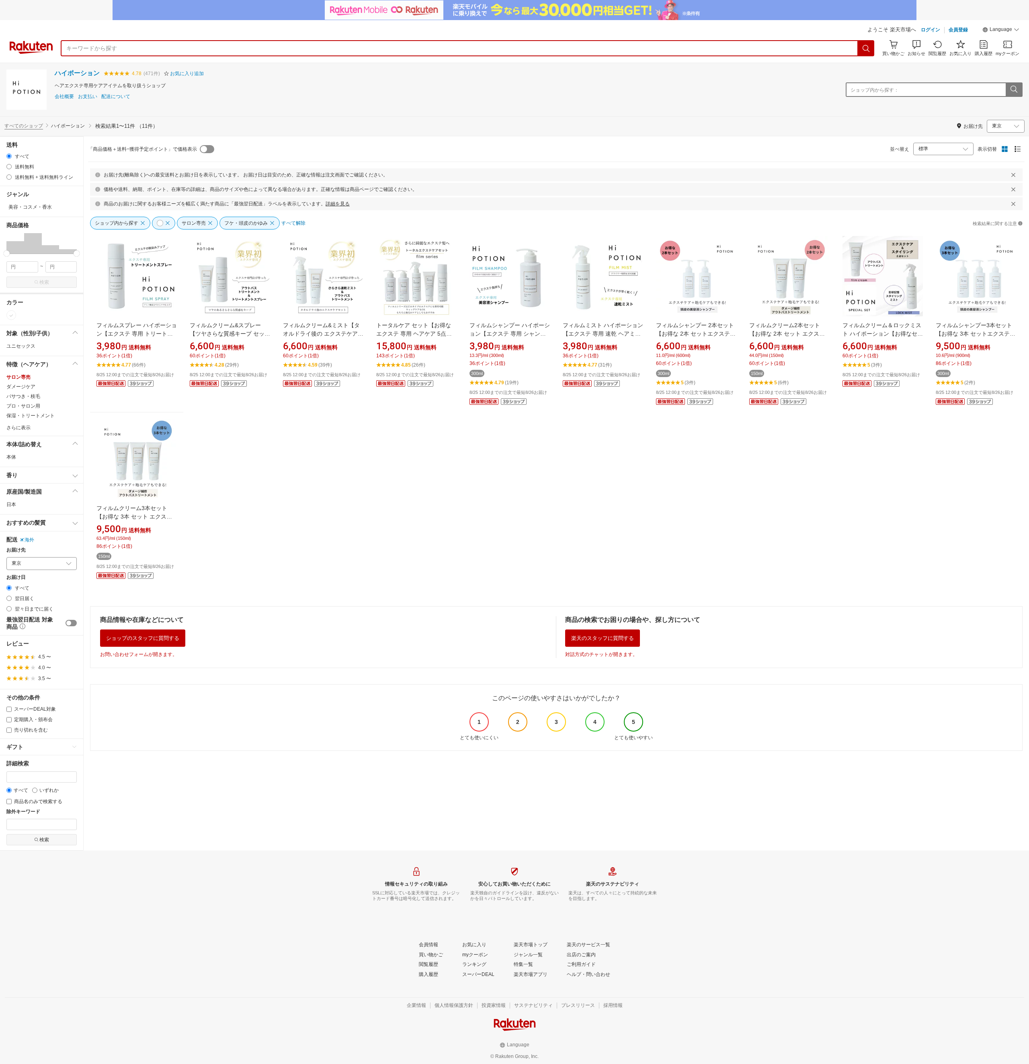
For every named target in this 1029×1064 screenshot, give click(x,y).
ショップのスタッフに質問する (142, 638)
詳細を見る (338, 204)
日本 (11, 504)
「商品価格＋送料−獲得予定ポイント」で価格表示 (142, 149)
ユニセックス (20, 346)
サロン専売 (18, 377)
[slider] (7, 253)
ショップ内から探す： (875, 90)
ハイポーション (77, 73)
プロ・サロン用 (23, 406)
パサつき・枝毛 (23, 396)
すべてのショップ (23, 126)
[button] (1000, 30)
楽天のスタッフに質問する (602, 638)
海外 (29, 540)
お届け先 (16, 550)
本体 (11, 457)
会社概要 (64, 96)
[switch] (71, 623)
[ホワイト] (11, 315)
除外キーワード (23, 811)
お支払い (87, 96)
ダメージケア (20, 387)
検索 (44, 282)
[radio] (9, 156)
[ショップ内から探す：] (1014, 89)
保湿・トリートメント (30, 415)
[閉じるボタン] (1013, 174)
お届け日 (16, 577)
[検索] (866, 48)
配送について (115, 96)
